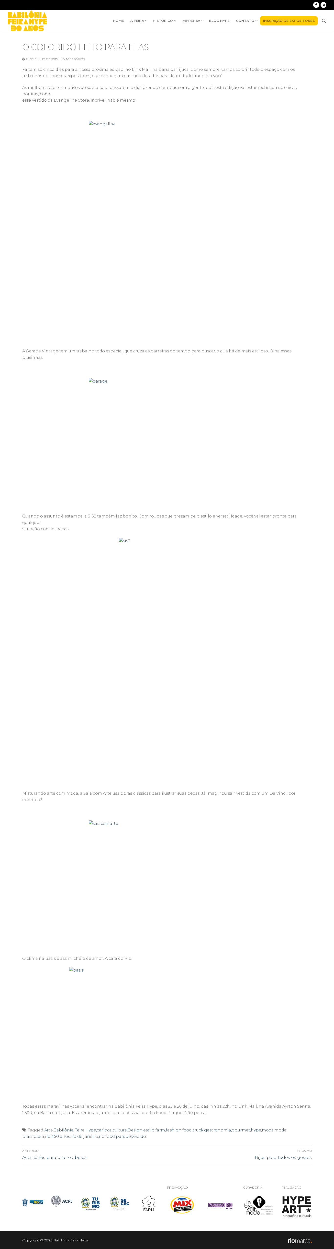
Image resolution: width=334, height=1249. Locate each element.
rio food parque (115, 1136)
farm (160, 1130)
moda (268, 1130)
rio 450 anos (57, 1136)
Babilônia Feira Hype (75, 1130)
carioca (104, 1130)
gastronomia (217, 1130)
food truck (192, 1130)
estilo (149, 1130)
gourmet (241, 1130)
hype (256, 1130)
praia (38, 1136)
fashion (173, 1130)
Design (135, 1130)
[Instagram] (323, 5)
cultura (119, 1130)
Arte (48, 1130)
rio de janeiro (84, 1136)
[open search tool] (324, 21)
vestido (138, 1136)
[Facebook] (316, 5)
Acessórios (75, 59)
